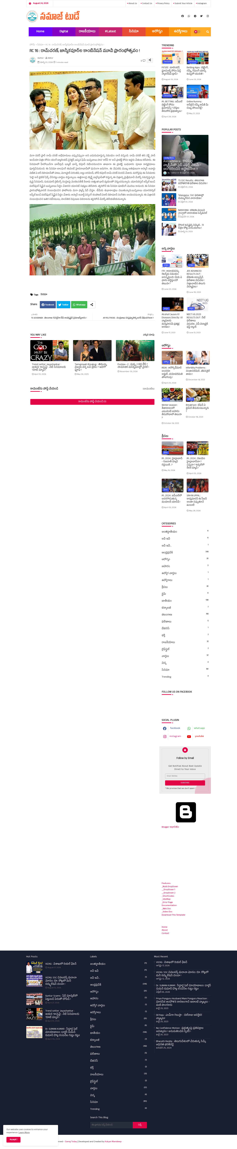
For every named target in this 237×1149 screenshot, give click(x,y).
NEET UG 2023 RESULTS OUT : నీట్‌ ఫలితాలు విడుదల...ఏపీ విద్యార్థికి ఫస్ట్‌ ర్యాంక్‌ (197, 321)
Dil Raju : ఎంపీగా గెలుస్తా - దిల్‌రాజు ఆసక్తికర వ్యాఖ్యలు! (179, 1017)
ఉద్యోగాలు (180, 31)
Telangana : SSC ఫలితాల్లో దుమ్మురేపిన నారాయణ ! (191, 197)
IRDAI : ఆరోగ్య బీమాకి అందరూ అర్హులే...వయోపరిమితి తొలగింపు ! (172, 373)
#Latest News (110, 32)
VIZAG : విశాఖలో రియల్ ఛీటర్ (60, 964)
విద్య (185, 663)
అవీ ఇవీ (185, 539)
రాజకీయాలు (87, 31)
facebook (175, 729)
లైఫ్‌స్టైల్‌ (185, 649)
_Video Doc (167, 912)
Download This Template (173, 915)
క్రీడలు (185, 587)
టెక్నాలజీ (185, 608)
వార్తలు (185, 656)
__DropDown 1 (168, 890)
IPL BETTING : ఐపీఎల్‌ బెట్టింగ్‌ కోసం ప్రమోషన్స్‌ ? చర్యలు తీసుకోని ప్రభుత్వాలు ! (172, 106)
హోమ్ (32, 45)
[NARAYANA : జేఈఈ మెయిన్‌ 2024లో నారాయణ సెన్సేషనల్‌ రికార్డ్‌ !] (169, 214)
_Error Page (167, 902)
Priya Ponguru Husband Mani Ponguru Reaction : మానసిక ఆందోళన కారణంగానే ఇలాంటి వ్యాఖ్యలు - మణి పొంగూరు (183, 1002)
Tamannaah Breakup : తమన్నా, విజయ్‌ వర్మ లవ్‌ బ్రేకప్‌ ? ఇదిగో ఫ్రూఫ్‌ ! (91, 367)
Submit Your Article (183, 3)
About (165, 930)
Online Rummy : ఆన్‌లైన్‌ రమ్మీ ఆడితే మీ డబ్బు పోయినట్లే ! (197, 105)
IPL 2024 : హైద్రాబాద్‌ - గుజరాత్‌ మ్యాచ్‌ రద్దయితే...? (172, 462)
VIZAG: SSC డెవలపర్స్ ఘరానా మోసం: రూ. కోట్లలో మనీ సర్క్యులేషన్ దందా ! (61, 981)
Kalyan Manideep (113, 1142)
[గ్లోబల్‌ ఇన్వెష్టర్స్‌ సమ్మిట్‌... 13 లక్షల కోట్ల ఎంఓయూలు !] (169, 229)
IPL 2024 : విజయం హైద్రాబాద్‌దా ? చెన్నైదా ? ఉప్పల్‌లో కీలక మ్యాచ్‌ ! (196, 463)
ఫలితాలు (185, 622)
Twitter (65, 305)
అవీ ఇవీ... (185, 546)
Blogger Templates (170, 1140)
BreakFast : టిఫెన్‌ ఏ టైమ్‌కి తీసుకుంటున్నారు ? (197, 408)
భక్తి (185, 636)
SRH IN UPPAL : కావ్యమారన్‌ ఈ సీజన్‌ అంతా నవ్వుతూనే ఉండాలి (197, 500)
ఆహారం (185, 566)
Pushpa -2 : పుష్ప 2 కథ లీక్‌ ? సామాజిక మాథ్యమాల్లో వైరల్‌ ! (133, 366)
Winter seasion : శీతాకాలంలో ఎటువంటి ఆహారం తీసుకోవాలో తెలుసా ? (172, 412)
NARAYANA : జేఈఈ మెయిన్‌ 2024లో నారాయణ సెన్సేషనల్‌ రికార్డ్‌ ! (192, 213)
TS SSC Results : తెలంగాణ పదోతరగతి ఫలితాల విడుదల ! (192, 182)
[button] (207, 32)
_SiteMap (166, 899)
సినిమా (134, 31)
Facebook (49, 305)
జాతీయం (185, 601)
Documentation (169, 905)
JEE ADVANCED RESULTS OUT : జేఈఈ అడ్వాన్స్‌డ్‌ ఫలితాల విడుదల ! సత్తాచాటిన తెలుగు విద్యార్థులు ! (196, 279)
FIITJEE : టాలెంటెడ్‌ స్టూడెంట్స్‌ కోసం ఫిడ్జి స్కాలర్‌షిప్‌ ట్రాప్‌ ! (171, 71)
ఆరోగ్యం (157, 31)
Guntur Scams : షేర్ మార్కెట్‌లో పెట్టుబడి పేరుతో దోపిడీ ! (61, 998)
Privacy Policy (163, 3)
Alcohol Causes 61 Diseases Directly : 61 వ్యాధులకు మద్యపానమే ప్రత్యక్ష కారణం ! (172, 321)
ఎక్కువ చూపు (148, 335)
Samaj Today (71, 1142)
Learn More (24, 1132)
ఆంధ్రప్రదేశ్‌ (185, 553)
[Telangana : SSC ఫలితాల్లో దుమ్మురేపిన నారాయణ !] (169, 199)
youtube (199, 737)
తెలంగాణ (185, 615)
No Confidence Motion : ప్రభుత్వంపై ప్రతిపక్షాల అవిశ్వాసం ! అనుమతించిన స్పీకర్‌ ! (179, 1030)
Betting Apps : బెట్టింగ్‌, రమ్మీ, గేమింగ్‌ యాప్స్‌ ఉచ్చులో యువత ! (197, 71)
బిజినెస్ (185, 629)
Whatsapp (80, 305)
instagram (202, 3)
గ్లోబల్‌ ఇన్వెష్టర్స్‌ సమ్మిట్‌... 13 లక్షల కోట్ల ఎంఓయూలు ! (191, 227)
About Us (132, 3)
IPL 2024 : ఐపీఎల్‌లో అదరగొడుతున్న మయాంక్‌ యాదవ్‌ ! (172, 499)
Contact (165, 933)
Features (166, 883)
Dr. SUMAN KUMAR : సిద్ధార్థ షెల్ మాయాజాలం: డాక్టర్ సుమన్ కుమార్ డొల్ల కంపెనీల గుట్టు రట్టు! (62, 1032)
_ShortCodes (168, 896)
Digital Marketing (64, 32)
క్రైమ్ (185, 594)
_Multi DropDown (170, 886)
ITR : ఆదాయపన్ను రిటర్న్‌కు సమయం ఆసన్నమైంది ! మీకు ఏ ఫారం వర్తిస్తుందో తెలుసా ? (172, 278)
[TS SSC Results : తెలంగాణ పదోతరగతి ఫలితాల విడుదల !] (169, 184)
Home (40, 31)
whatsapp (199, 729)
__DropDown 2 (168, 893)
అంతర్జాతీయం (185, 532)
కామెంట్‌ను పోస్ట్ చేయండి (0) (92, 402)
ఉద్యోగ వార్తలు (185, 573)
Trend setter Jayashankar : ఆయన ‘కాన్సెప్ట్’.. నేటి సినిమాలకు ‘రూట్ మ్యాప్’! (49, 367)
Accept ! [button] (13, 1139)
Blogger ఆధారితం (170, 827)
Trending (185, 677)
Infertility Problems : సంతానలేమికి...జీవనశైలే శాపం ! (198, 371)
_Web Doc (166, 909)
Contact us (147, 3)
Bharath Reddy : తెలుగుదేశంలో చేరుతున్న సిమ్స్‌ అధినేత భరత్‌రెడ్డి (181, 1043)
